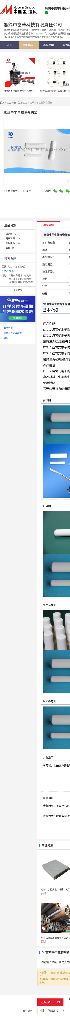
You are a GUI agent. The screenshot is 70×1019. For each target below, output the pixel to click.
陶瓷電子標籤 (49, 962)
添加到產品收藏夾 (13, 333)
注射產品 (22, 102)
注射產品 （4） (13, 243)
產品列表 (11, 102)
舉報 (28, 191)
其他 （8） (11, 248)
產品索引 (8, 328)
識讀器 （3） (12, 233)
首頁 (2, 102)
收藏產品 (12, 191)
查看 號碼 (9, 271)
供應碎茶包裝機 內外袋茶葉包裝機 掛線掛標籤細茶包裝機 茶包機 (36, 91)
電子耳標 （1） (13, 238)
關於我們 (27, 1011)
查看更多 (17, 290)
